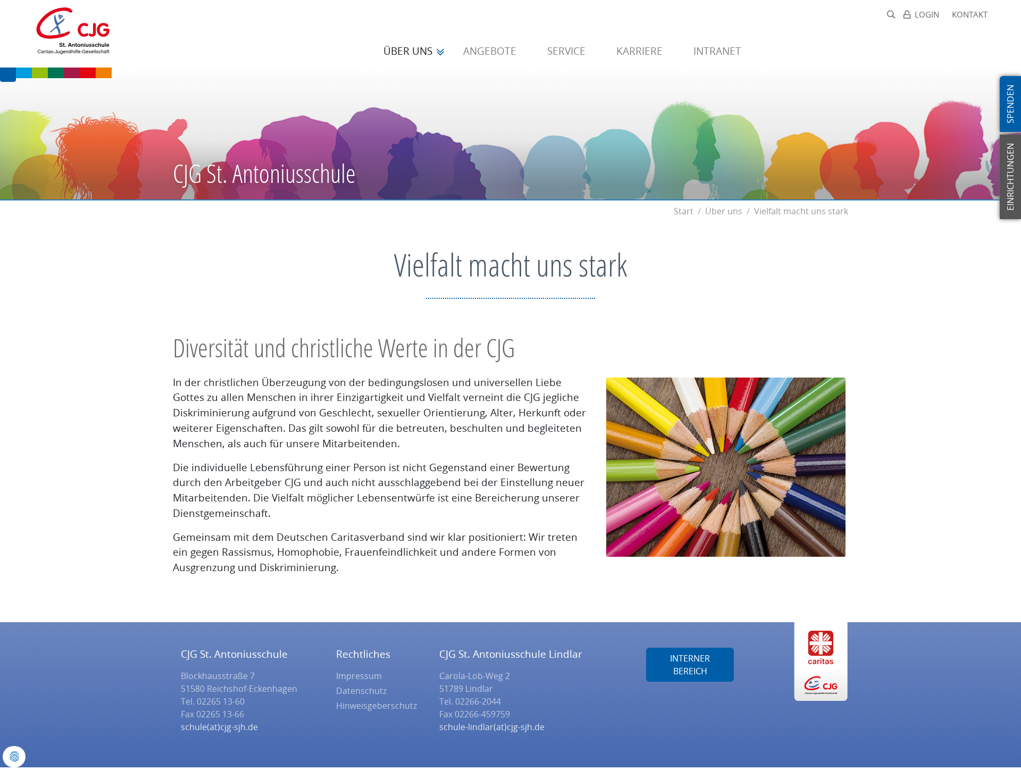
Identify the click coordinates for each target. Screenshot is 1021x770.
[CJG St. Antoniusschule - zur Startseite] (68, 33)
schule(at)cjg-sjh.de (219, 727)
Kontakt (969, 14)
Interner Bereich (690, 664)
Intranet (717, 51)
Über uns (409, 51)
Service (567, 51)
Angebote (491, 51)
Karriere (640, 51)
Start (683, 211)
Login (927, 14)
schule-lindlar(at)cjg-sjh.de (492, 727)
